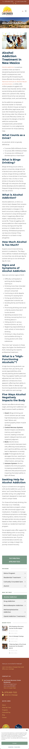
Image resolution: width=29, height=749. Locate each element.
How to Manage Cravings (16, 636)
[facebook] (13, 3)
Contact (4, 717)
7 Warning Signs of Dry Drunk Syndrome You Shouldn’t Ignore (17, 646)
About (4, 705)
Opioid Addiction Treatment (14, 616)
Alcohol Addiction (10, 597)
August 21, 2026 (14, 630)
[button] (27, 730)
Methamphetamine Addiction (11, 611)
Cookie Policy (11, 746)
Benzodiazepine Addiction (13, 605)
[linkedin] (15, 3)
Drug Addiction (9, 601)
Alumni (6, 586)
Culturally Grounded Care (13, 582)
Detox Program (9, 573)
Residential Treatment (12, 577)
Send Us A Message (11, 695)
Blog (3, 715)
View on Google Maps (10, 688)
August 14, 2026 (14, 638)
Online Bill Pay (6, 712)
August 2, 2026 (14, 650)
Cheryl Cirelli (14, 633)
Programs (5, 710)
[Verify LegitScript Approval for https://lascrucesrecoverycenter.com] (18, 727)
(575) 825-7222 (9, 1)
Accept (14, 743)
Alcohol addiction (8, 67)
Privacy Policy (17, 746)
